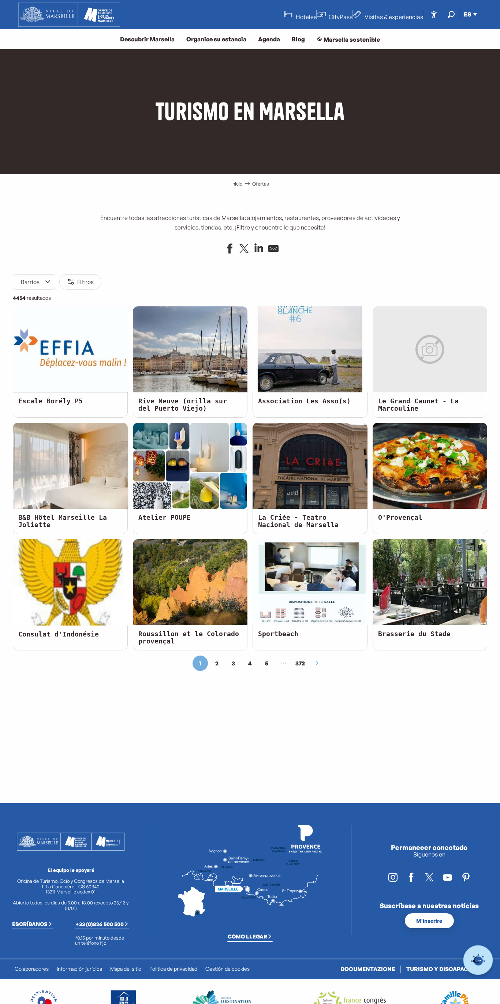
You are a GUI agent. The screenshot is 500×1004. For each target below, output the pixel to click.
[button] (451, 14)
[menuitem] (69, 14)
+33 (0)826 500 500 (99, 924)
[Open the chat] (478, 960)
